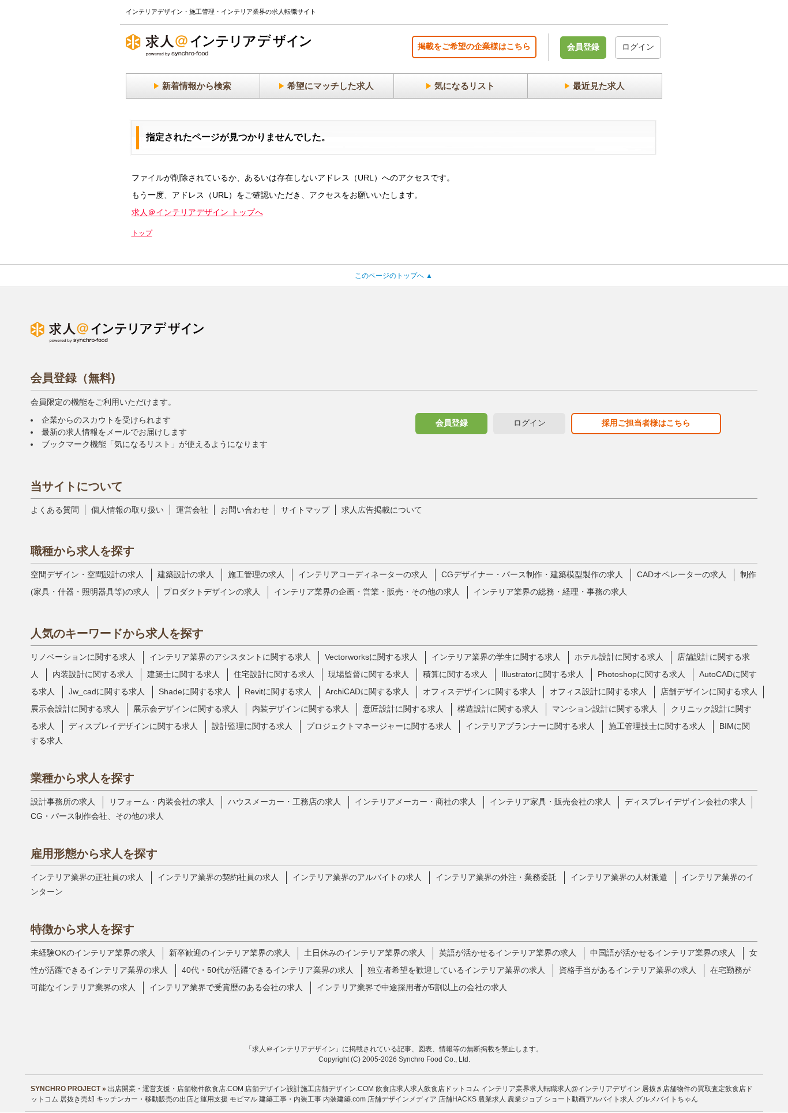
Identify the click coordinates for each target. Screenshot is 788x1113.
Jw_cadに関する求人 (107, 691)
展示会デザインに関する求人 (185, 708)
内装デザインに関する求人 (300, 708)
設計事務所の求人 (63, 801)
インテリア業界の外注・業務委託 (496, 877)
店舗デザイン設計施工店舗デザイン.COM (309, 1089)
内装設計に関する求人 (92, 674)
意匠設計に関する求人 (403, 708)
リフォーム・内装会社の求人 (161, 801)
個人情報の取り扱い (127, 509)
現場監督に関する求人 (368, 674)
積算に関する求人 (455, 674)
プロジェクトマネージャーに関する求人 (379, 726)
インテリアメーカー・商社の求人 (415, 801)
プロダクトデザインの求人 (211, 591)
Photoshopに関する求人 (641, 674)
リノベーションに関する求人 (83, 656)
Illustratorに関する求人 (542, 674)
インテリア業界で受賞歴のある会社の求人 (226, 987)
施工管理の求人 (256, 574)
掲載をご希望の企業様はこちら (474, 46)
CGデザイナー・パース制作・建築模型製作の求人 (532, 574)
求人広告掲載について (382, 509)
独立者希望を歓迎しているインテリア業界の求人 (456, 970)
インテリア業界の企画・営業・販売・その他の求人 (367, 591)
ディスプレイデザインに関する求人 (133, 726)
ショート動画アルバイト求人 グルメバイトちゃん (621, 1099)
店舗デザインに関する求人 (709, 691)
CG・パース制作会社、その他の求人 (97, 816)
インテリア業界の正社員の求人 (87, 877)
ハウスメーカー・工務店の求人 (284, 801)
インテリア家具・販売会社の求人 (550, 801)
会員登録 (583, 46)
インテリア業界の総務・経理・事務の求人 (550, 591)
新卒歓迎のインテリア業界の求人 (229, 952)
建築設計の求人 (185, 574)
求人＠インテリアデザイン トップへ (197, 212)
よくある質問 (55, 509)
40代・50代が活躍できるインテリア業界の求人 (268, 970)
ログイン (638, 46)
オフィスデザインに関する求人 (479, 691)
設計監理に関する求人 (252, 726)
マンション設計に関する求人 (604, 708)
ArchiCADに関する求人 (367, 691)
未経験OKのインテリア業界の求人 (93, 952)
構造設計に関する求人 (497, 708)
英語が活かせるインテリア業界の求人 (507, 952)
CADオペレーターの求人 (681, 574)
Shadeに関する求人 (195, 691)
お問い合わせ (244, 509)
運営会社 (192, 509)
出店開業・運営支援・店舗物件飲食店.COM (175, 1089)
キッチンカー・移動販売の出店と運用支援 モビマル (176, 1099)
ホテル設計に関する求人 (619, 656)
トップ (142, 233)
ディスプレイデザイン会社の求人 (685, 801)
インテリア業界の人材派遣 (619, 877)
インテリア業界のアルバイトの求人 (357, 877)
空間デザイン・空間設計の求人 (87, 574)
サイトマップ (305, 509)
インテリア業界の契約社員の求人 (218, 877)
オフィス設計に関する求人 (598, 691)
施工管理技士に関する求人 (657, 726)
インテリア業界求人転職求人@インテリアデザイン (560, 1089)
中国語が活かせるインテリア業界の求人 (663, 952)
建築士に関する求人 (183, 674)
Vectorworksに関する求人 (371, 656)
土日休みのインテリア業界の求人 (364, 952)
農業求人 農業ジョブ (510, 1099)
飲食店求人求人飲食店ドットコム (427, 1089)
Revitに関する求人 (278, 691)
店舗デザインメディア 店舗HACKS (421, 1099)
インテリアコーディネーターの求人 (362, 574)
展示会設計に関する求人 (75, 708)
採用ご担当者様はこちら (646, 422)
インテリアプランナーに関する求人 (530, 726)
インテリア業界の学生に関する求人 (496, 656)
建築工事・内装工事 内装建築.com (312, 1099)
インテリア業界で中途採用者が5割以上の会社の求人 (412, 987)
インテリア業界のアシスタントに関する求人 (230, 656)
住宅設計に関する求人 (274, 674)
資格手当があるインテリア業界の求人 (627, 970)
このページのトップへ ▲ (394, 276)
